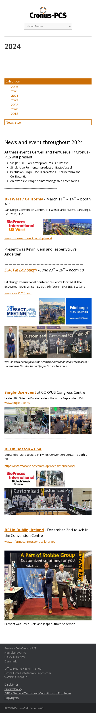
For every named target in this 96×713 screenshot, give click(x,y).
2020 (14, 109)
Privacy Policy (13, 689)
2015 (14, 113)
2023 (14, 100)
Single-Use (14, 392)
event (30, 392)
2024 (14, 95)
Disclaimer (11, 684)
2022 (14, 104)
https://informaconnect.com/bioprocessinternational (39, 466)
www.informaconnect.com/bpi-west (28, 238)
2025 (14, 91)
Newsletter (14, 122)
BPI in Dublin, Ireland (24, 529)
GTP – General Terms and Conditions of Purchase (37, 693)
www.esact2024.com (17, 293)
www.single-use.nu (17, 403)
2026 (14, 86)
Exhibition (13, 81)
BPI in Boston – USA (23, 448)
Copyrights (11, 698)
